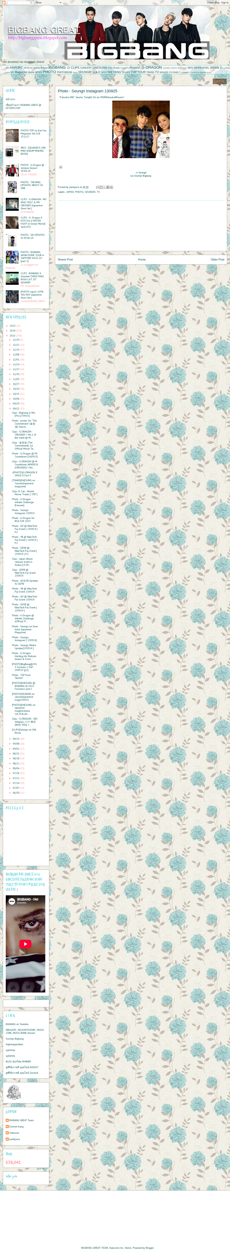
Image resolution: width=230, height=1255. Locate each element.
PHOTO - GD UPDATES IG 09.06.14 (33, 236)
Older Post (217, 259)
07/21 (16, 778)
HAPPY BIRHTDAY (179, 68)
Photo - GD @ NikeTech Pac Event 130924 (24, 598)
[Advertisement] (141, 225)
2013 (13, 335)
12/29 (16, 339)
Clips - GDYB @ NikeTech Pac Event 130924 (24, 572)
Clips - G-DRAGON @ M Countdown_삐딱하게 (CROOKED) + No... (25, 464)
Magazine (21, 72)
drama (203, 72)
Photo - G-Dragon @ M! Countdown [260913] (25, 455)
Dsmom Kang (16, 1126)
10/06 (16, 398)
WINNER (164, 72)
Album (44, 67)
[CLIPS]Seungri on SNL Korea (24, 731)
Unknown (14, 1132)
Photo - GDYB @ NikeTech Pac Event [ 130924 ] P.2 (24, 551)
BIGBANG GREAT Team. (21, 1120)
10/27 (16, 384)
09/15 (16, 738)
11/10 (16, 374)
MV (12, 72)
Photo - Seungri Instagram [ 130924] (24, 639)
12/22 (16, 344)
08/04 (16, 768)
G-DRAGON (151, 67)
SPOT (104, 72)
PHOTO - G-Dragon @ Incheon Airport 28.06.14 (32, 168)
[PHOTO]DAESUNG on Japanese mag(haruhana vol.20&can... (23, 709)
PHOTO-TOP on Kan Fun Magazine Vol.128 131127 (33, 133)
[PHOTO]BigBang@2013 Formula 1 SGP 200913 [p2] (24, 667)
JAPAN (214, 67)
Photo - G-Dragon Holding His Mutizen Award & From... (24, 656)
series (208, 72)
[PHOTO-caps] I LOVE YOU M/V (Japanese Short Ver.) (32, 294)
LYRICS (226, 68)
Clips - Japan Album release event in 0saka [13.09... (22, 562)
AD (7, 67)
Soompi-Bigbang (15, 1038)
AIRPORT (16, 67)
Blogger (149, 1248)
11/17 (16, 369)
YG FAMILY (174, 72)
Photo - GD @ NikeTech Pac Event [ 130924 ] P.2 (24, 529)
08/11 (16, 763)
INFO (190, 67)
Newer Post (65, 259)
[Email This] (98, 187)
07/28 (16, 773)
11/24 (16, 364)
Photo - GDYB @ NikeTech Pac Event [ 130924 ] (24, 607)
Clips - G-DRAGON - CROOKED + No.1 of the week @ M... (24, 434)
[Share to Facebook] (108, 187)
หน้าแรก (10, 99)
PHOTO (49, 72)
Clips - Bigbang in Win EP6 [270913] (23, 414)
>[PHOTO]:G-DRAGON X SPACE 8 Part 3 (24, 474)
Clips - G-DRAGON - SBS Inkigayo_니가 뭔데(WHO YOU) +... (25, 721)
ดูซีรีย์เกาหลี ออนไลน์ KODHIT (22, 1067)
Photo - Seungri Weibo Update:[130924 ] (24, 647)
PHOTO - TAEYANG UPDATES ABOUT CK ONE (32, 185)
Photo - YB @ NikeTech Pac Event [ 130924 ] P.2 (24, 540)
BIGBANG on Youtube (17, 1024)
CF (68, 67)
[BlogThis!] (101, 187)
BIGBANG (57, 67)
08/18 (16, 758)
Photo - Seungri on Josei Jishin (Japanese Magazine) (25, 629)
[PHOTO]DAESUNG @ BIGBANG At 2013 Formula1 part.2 (23, 686)
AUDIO (36, 68)
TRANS (150, 72)
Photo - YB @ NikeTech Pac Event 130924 (24, 590)
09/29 (16, 403)
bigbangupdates (14, 1044)
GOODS (166, 68)
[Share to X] (104, 187)
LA (221, 68)
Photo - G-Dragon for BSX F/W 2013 (23, 519)
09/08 (16, 743)
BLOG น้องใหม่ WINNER (18, 1061)
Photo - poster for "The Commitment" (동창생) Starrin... (24, 423)
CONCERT (86, 67)
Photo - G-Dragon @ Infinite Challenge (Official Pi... (23, 618)
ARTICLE (28, 68)
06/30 (16, 792)
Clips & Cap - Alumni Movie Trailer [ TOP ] (24, 493)
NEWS (38, 72)
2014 (13, 330)
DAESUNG (100, 67)
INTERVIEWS (201, 67)
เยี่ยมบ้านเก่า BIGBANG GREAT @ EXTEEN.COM (23, 106)
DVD (110, 68)
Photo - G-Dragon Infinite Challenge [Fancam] (23, 502)
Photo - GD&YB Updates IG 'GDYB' (25, 582)
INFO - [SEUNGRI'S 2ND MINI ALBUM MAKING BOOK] (33, 150)
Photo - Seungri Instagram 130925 (23, 511)
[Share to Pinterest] (111, 187)
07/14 (16, 783)
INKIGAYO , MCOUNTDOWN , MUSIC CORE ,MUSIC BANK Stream (25, 1031)
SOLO (96, 72)
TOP (134, 72)
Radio (75, 72)
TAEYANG (114, 72)
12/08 (16, 354)
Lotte (8, 72)
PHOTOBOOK (64, 72)
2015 (13, 325)
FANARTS (124, 68)
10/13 (16, 393)
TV (157, 72)
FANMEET (135, 67)
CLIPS (75, 67)
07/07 (16, 787)
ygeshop (10, 1050)
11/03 (16, 379)
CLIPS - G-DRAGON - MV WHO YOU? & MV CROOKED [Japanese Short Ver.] (33, 204)
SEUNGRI (85, 72)
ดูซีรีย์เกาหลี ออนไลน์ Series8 (22, 1072)
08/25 (16, 753)
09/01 (16, 748)
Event (116, 67)
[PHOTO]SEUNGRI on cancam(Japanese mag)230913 (23, 697)
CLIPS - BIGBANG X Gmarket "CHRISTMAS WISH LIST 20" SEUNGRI (32, 278)
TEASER (126, 72)
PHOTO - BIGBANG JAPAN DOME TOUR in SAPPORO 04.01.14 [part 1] (32, 256)
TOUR (141, 72)
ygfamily (10, 1055)
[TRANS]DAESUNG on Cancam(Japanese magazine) (23, 483)
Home (142, 259)
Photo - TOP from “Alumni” (21, 676)
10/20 (16, 388)
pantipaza (14, 1139)
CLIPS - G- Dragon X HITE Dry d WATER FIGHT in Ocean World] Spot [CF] (33, 222)
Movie (31, 72)
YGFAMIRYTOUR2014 (189, 72)
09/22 (16, 408)
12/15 (16, 349)
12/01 (16, 359)
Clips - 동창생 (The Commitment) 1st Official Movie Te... (23, 445)
